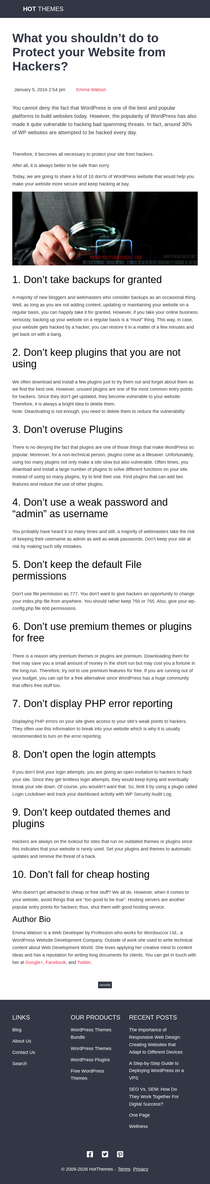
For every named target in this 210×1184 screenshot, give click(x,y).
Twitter (84, 962)
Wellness (138, 1126)
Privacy (140, 1169)
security (105, 985)
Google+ (34, 962)
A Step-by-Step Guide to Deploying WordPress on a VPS (156, 1071)
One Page (139, 1115)
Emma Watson (91, 89)
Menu (192, 9)
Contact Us (23, 1052)
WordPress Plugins (90, 1059)
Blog (17, 1029)
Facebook (56, 962)
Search (19, 1063)
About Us (21, 1041)
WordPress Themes (91, 1048)
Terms (124, 1169)
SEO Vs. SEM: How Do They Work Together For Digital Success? (154, 1097)
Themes (43, 8)
